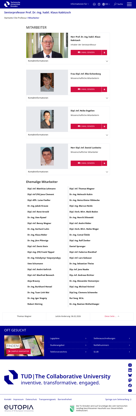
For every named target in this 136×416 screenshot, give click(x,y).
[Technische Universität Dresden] (12, 4)
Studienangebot (57, 345)
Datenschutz (31, 400)
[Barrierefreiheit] (99, 4)
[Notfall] (94, 4)
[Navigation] (129, 4)
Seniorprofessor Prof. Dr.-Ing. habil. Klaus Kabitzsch (37, 13)
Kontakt (7, 400)
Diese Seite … (110, 316)
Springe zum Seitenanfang (117, 400)
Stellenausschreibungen (104, 339)
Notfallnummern (101, 345)
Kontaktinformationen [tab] (38, 61)
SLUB (96, 352)
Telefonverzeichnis (58, 352)
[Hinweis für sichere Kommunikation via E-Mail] (104, 52)
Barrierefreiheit (65, 400)
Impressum (18, 400)
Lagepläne (54, 339)
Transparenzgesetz (47, 400)
